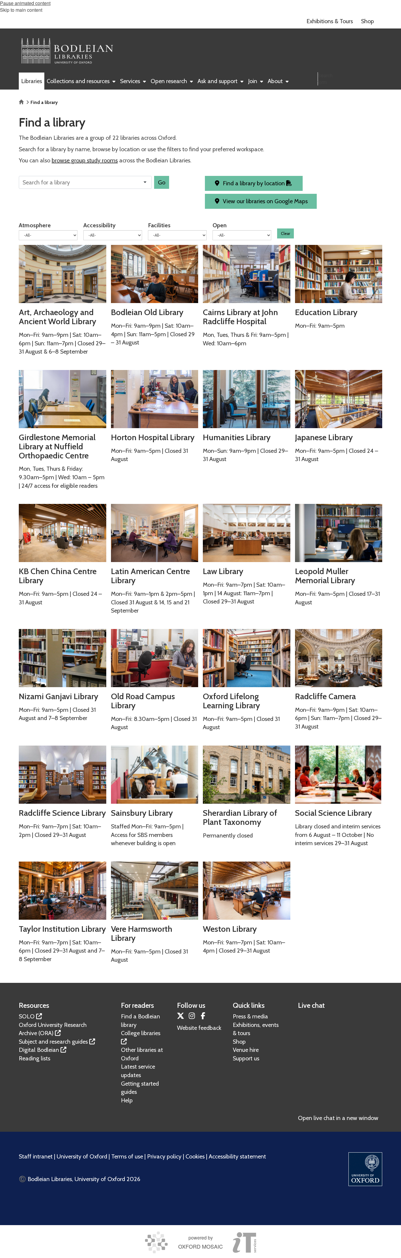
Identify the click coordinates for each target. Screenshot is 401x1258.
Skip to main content (21, 9)
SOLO (27, 1016)
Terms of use (127, 1156)
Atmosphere (35, 225)
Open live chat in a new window (338, 1117)
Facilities (159, 225)
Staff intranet (36, 1156)
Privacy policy (164, 1156)
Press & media (250, 1016)
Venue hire (246, 1049)
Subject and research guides (53, 1041)
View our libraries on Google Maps (264, 201)
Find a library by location (253, 183)
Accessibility (99, 225)
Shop (239, 1041)
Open (220, 225)
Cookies (195, 1156)
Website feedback (199, 1027)
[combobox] (87, 182)
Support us (246, 1058)
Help (127, 1100)
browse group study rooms (85, 160)
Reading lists (34, 1058)
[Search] (376, 91)
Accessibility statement (237, 1156)
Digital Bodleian (39, 1049)
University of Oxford (82, 1156)
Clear (285, 233)
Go (161, 182)
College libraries (140, 1033)
